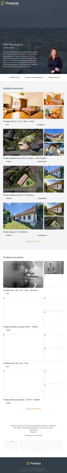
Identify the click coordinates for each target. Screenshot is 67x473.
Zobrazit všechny (33, 241)
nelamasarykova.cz (54, 77)
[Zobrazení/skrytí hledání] (63, 3)
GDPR (42, 468)
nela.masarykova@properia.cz (34, 77)
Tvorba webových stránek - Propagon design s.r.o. (32, 470)
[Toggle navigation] (58, 3)
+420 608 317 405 (14, 77)
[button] (6, 441)
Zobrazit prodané (33, 409)
